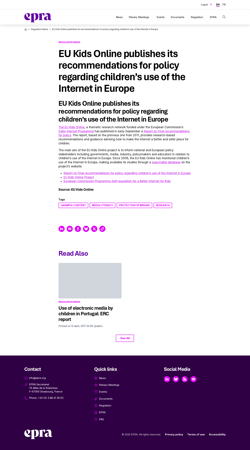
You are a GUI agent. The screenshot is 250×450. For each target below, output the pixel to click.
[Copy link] (102, 229)
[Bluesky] (176, 379)
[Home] (25, 29)
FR (224, 4)
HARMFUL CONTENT (73, 205)
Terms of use (196, 434)
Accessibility (217, 434)
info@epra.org (37, 378)
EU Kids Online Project (79, 177)
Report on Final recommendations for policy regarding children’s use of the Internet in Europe (127, 173)
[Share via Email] (70, 229)
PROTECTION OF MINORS (134, 205)
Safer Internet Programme (76, 131)
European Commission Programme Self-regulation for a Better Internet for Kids (117, 181)
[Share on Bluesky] (86, 229)
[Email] (193, 379)
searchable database (166, 162)
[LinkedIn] (167, 379)
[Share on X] (94, 229)
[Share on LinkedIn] (62, 229)
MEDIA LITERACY (102, 205)
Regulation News (39, 29)
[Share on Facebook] (78, 229)
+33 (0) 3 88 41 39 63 (50, 397)
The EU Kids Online (72, 127)
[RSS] (185, 379)
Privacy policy (174, 434)
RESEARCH (163, 205)
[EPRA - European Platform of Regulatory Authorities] (38, 17)
